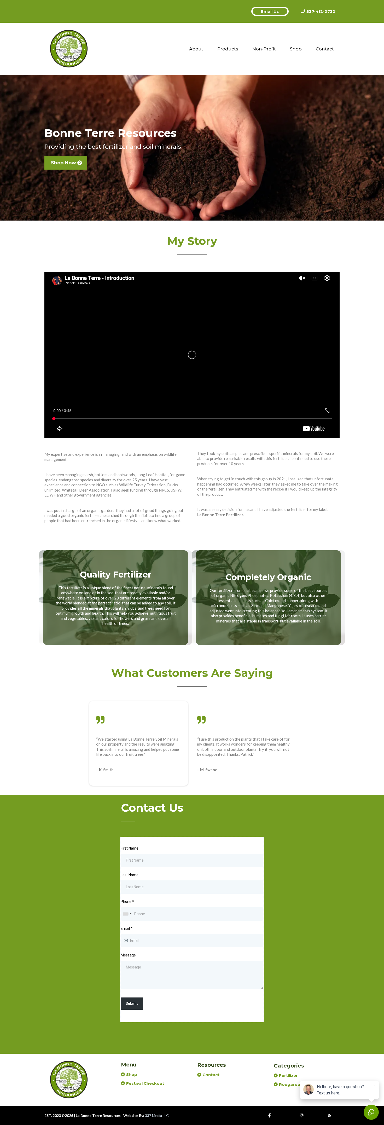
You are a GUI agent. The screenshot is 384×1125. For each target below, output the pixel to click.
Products (227, 48)
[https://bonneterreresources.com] (69, 49)
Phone (127, 901)
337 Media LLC (157, 1115)
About (196, 48)
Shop (296, 48)
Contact (325, 48)
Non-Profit (264, 48)
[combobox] (127, 914)
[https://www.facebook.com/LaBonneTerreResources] (270, 1115)
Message (128, 955)
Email (126, 928)
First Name (129, 848)
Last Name (129, 875)
